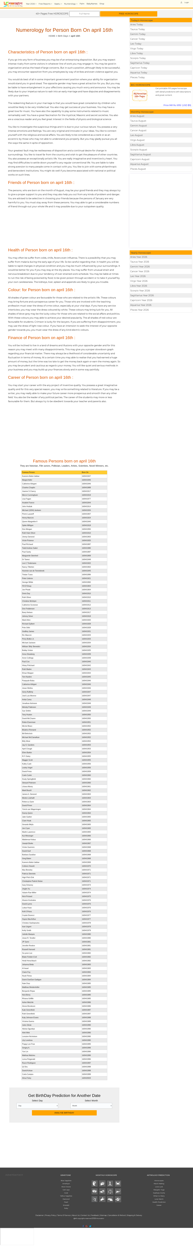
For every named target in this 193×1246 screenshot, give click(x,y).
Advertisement (14, 1175)
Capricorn (140, 159)
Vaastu (57, 4)
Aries (137, 116)
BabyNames (92, 4)
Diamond (66, 1199)
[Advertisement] (64, 227)
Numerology (70, 4)
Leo (136, 135)
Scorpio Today (138, 58)
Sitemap (103, 1215)
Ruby (66, 1208)
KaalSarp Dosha (159, 1193)
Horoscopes (159, 1180)
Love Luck (159, 1187)
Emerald (66, 1205)
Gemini (138, 125)
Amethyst (66, 1183)
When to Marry (159, 1196)
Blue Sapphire (66, 1180)
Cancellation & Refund (116, 1215)
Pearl (66, 1202)
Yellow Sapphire (66, 1196)
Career (159, 1205)
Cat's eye (66, 1190)
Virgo (137, 140)
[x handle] (90, 1226)
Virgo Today (136, 48)
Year (30, 4)
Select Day (37, 1100)
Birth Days (63, 36)
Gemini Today (138, 34)
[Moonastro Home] (13, 3)
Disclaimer (39, 1215)
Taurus (138, 120)
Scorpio (138, 149)
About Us (75, 1215)
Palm (82, 4)
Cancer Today (137, 39)
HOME (52, 36)
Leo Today (135, 43)
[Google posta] (86, 1226)
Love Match (159, 1199)
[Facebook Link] (83, 1226)
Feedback (95, 1215)
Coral (66, 1193)
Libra (137, 145)
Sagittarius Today (140, 63)
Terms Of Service (64, 1215)
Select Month (91, 1100)
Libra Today (136, 53)
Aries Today (136, 24)
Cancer (138, 130)
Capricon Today (138, 67)
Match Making (159, 1183)
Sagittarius (140, 154)
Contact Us (85, 1215)
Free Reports (44, 4)
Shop (102, 4)
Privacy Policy (50, 1215)
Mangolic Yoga (158, 1190)
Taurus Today (137, 29)
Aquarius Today (138, 72)
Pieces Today (137, 77)
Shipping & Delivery (134, 1215)
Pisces (138, 169)
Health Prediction (159, 1202)
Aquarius (139, 164)
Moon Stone (66, 1187)
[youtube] (94, 1226)
